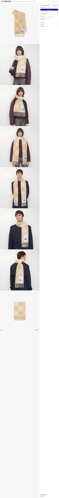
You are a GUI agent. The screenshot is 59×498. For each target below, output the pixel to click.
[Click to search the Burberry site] (53, 1)
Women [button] (14, 1)
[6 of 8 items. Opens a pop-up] (20, 228)
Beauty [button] (34, 1)
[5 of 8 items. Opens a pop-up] (20, 187)
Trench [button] (25, 1)
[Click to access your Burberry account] (55, 1)
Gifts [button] (22, 1)
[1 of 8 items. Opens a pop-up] (20, 23)
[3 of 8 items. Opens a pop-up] (20, 105)
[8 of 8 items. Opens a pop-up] (20, 311)
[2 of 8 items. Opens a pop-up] (20, 64)
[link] (43, 494)
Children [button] (19, 1)
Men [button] (17, 1)
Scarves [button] (28, 1)
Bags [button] (31, 1)
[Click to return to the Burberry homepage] (7, 1)
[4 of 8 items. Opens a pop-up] (20, 146)
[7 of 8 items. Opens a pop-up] (20, 269)
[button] (37, 329)
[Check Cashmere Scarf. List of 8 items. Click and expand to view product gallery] (20, 167)
